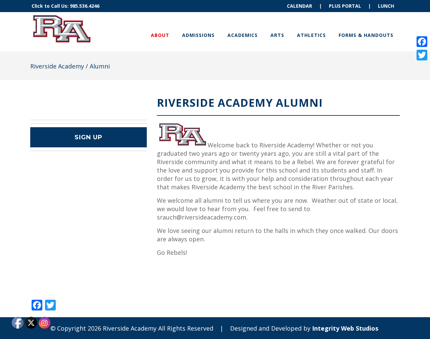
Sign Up (88, 137)
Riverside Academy (57, 66)
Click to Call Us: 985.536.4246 (65, 6)
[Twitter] (422, 55)
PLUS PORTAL (345, 6)
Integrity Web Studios (345, 328)
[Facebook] (422, 41)
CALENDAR (299, 6)
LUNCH (386, 6)
